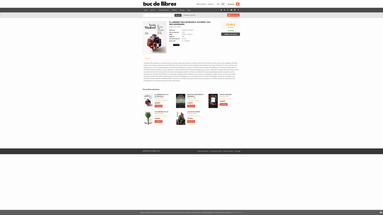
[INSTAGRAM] (234, 10)
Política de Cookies (228, 151)
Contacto (211, 4)
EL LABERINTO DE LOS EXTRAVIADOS (162, 95)
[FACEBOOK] (238, 10)
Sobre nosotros (201, 4)
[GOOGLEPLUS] (228, 10)
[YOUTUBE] (231, 10)
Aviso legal (237, 151)
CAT (218, 4)
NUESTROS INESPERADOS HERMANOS (195, 95)
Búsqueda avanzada (189, 15)
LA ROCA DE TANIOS (193, 112)
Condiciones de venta (216, 151)
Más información (238, 212)
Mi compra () (234, 15)
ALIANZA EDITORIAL (187, 30)
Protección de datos (202, 151)
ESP (223, 4)
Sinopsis (147, 58)
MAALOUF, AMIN (175, 27)
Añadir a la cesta (230, 34)
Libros (153, 10)
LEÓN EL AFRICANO (226, 94)
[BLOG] (224, 10)
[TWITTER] (221, 10)
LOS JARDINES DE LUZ (161, 112)
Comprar (158, 106)
